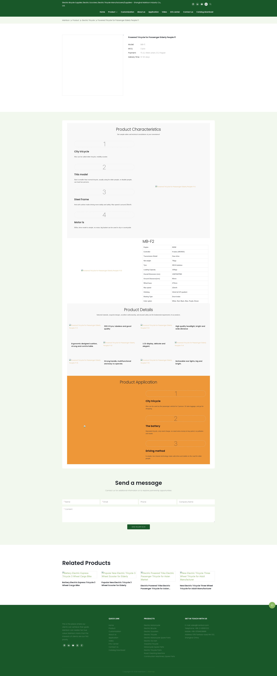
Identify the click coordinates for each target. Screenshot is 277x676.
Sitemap (151, 671)
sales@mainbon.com (200, 625)
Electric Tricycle (88, 20)
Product (75, 20)
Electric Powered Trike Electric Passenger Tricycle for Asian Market (155, 587)
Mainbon (66, 20)
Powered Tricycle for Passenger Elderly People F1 (118, 20)
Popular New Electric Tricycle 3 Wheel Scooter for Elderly (116, 584)
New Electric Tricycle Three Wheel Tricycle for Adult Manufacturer (196, 587)
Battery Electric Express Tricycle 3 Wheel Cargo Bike (78, 584)
